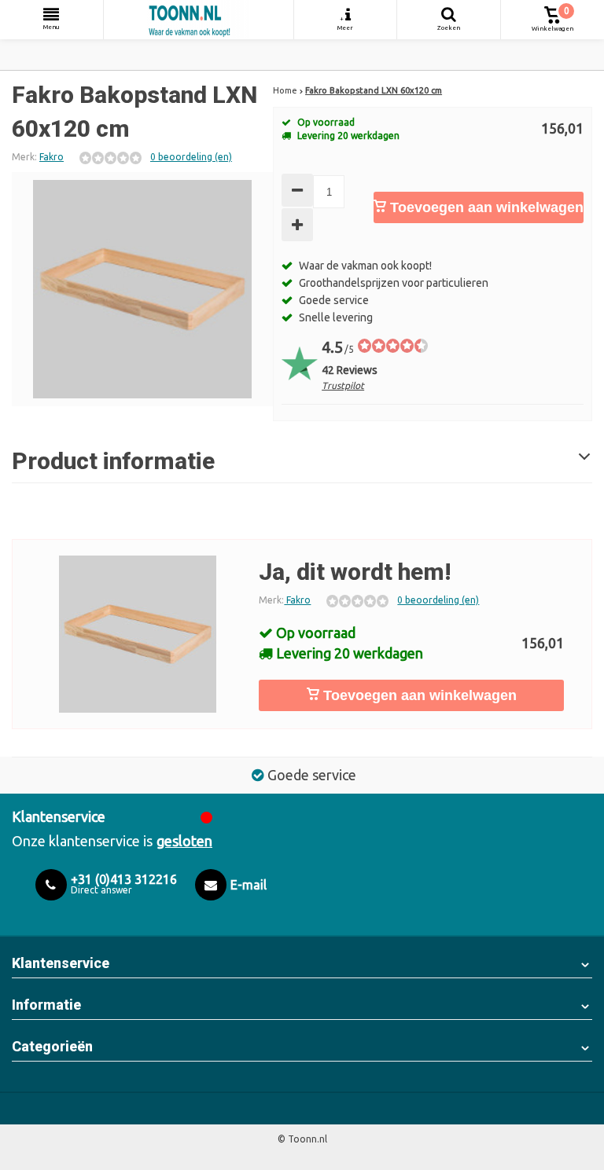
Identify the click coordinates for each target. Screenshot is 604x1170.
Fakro (51, 157)
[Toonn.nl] (198, 19)
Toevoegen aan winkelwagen (485, 207)
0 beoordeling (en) (191, 157)
